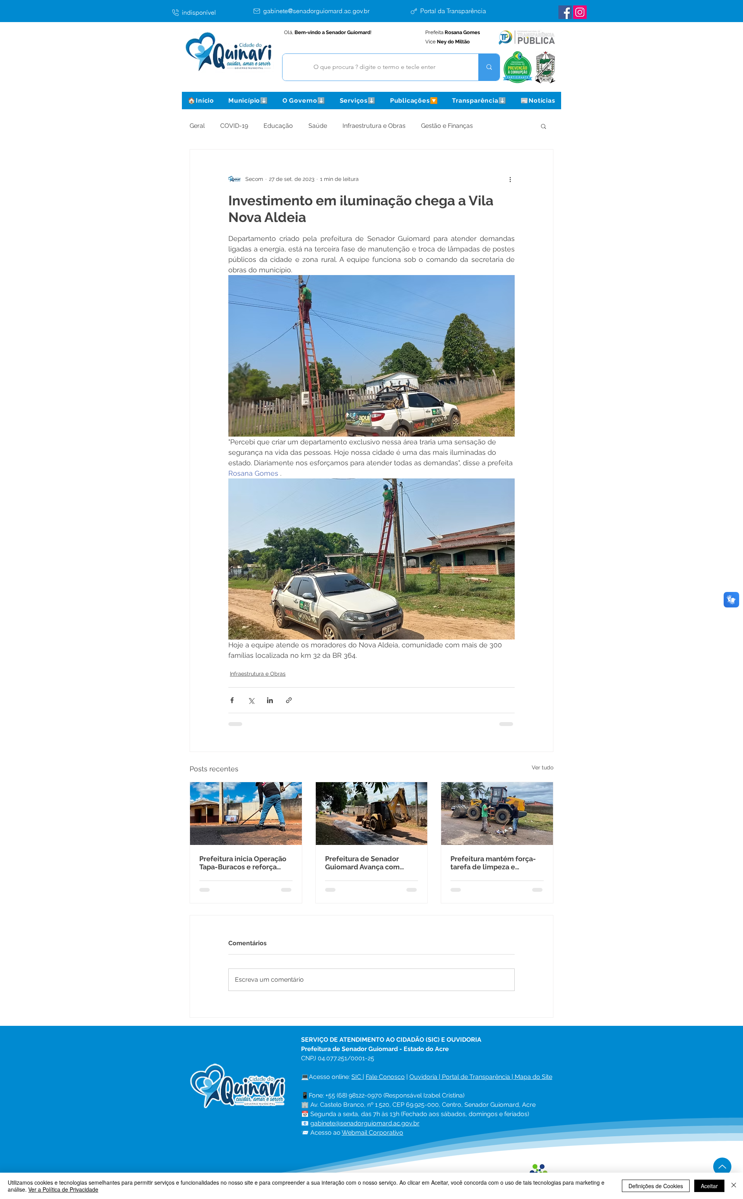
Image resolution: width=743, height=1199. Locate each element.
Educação (278, 125)
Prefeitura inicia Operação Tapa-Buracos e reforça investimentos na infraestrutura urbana (242, 863)
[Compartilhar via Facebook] (232, 700)
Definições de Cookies (655, 1186)
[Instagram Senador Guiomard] (580, 12)
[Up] (722, 1167)
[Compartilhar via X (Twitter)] (251, 700)
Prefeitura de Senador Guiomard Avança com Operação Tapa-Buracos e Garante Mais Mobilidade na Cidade (367, 863)
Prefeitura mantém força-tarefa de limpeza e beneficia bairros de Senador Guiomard (493, 863)
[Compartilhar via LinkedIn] (270, 700)
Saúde (317, 125)
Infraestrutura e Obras (374, 125)
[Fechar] (733, 1186)
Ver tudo (542, 767)
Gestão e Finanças (447, 125)
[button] (248, 100)
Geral (197, 125)
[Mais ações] (510, 179)
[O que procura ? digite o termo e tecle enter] (489, 67)
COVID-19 (234, 125)
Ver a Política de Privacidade (63, 1189)
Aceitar (709, 1186)
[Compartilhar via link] (289, 700)
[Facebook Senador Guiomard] (565, 12)
